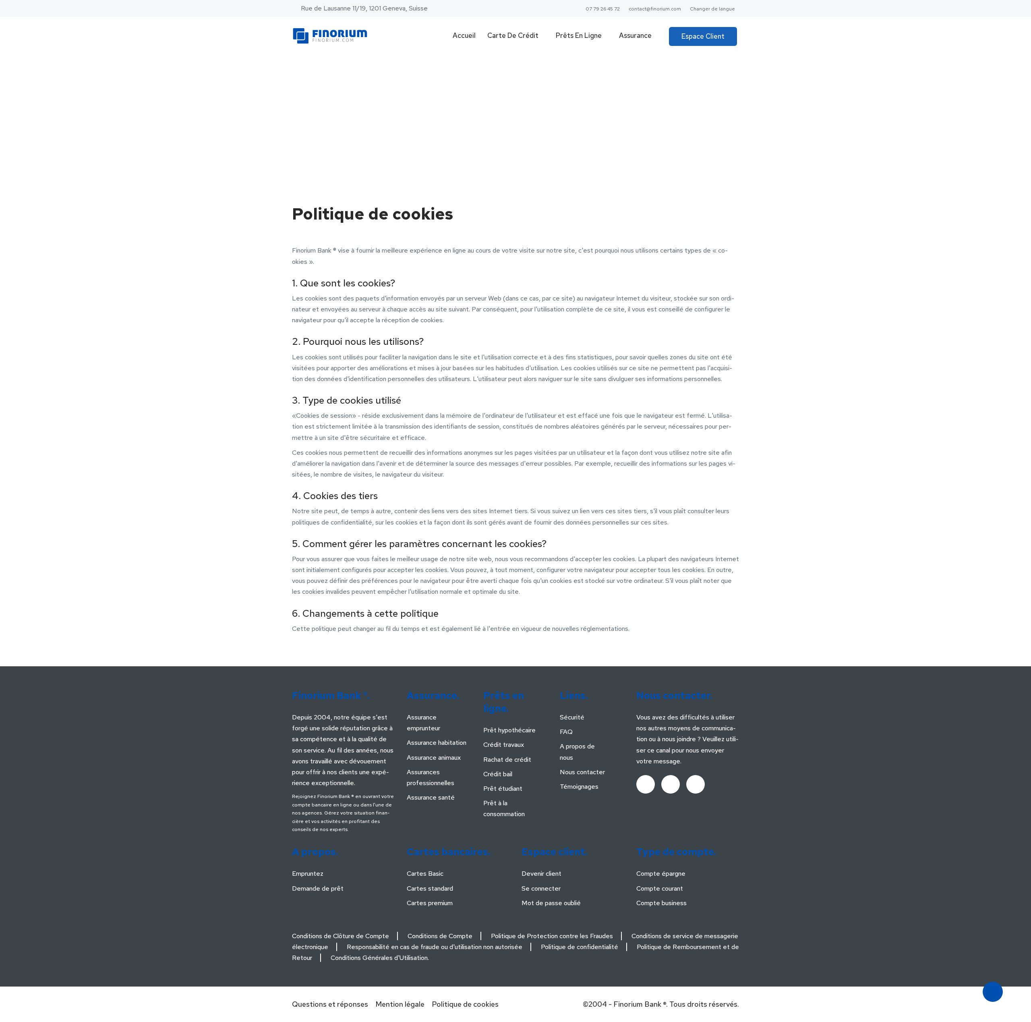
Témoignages (579, 786)
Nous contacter (582, 772)
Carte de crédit (512, 35)
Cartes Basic (425, 873)
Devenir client (541, 873)
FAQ (566, 732)
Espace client (703, 36)
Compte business (661, 903)
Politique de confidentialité (579, 947)
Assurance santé (431, 797)
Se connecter (541, 888)
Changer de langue (712, 9)
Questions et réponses (330, 1004)
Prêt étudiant (502, 788)
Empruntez (307, 873)
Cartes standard (430, 888)
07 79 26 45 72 (603, 9)
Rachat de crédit (507, 759)
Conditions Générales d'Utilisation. (380, 958)
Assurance (635, 35)
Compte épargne (660, 873)
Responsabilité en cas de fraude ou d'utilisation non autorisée (434, 947)
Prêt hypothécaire (509, 730)
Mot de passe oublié (551, 903)
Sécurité (572, 717)
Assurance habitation (436, 742)
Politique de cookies (465, 1004)
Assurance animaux (434, 757)
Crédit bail (497, 774)
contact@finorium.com (655, 9)
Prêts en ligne (579, 35)
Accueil (464, 35)
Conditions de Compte (440, 936)
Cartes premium (430, 903)
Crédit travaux (503, 744)
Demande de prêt (318, 888)
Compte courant (659, 888)
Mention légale (399, 1004)
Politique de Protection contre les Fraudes (552, 936)
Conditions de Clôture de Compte (340, 936)
